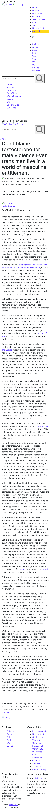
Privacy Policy (39, 746)
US (33, 65)
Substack (6, 712)
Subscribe (37, 31)
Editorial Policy (39, 769)
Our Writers (37, 16)
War (34, 56)
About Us (36, 766)
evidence (21, 569)
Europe (35, 67)
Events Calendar (40, 731)
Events (35, 22)
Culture (35, 47)
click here (13, 804)
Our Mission (37, 737)
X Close (3, 139)
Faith (34, 53)
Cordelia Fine (42, 426)
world (45, 569)
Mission (35, 10)
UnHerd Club (38, 28)
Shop (34, 25)
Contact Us (37, 760)
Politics (35, 44)
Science (36, 50)
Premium (36, 70)
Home (35, 7)
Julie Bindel (8, 206)
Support (36, 763)
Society (35, 59)
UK (33, 62)
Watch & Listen (39, 19)
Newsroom (37, 13)
